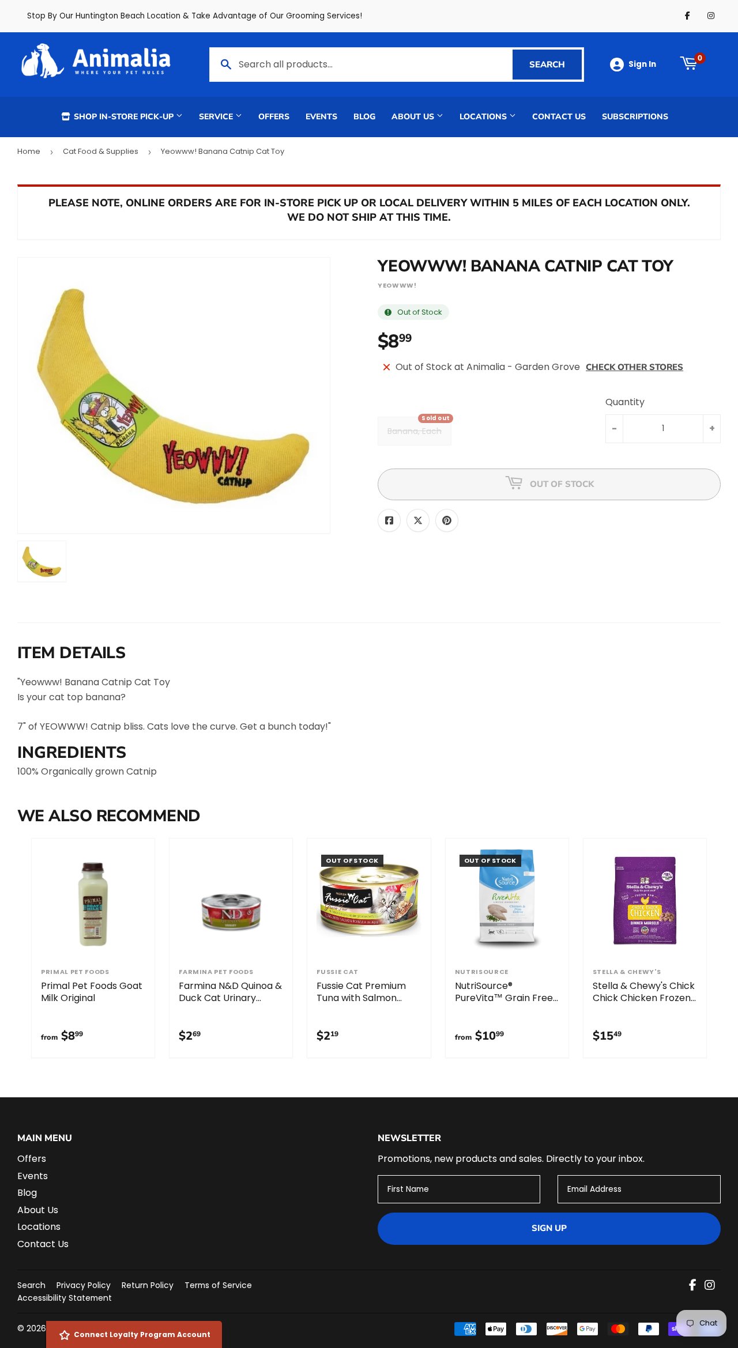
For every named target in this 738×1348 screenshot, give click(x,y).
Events (321, 116)
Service (217, 116)
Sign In (642, 64)
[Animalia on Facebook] (692, 1286)
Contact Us (559, 116)
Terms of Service (218, 1285)
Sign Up (549, 1228)
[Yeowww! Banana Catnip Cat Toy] (41, 561)
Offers (273, 116)
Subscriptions (635, 116)
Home (28, 151)
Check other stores (634, 367)
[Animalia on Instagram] (710, 1286)
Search (555, 64)
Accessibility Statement (64, 1298)
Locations (484, 116)
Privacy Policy (84, 1285)
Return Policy (148, 1285)
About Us (413, 116)
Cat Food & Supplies (100, 151)
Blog (364, 116)
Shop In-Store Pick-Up (123, 116)
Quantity (625, 402)
